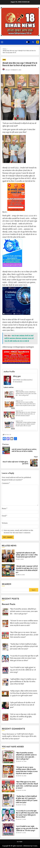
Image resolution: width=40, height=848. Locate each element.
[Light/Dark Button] (28, 42)
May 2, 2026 (20, 559)
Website (5, 523)
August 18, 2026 (21, 790)
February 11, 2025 (16, 70)
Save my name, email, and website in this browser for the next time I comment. (18, 531)
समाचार (4, 59)
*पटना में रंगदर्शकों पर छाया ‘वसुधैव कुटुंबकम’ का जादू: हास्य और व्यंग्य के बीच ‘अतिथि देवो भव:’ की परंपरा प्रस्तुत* (27, 828)
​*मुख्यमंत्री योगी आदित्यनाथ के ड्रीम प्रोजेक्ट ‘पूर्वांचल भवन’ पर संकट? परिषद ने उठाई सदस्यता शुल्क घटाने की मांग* (27, 555)
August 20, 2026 (21, 776)
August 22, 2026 (21, 761)
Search (6, 584)
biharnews (27, 846)
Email (4, 516)
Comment (6, 483)
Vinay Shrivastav (8, 734)
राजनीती (13, 398)
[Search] (33, 42)
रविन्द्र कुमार (7, 70)
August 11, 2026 (21, 819)
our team (19, 841)
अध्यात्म (13, 408)
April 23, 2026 (21, 574)
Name (4, 508)
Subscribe (37, 42)
